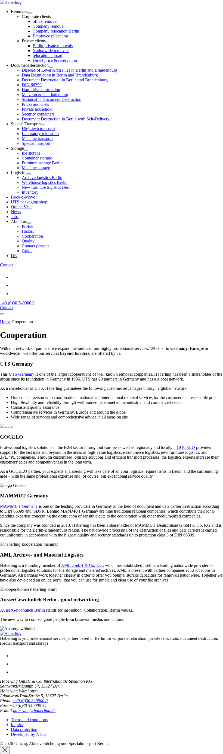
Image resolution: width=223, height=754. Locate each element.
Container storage (37, 158)
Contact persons (35, 246)
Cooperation (32, 236)
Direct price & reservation (55, 60)
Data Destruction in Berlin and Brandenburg (60, 75)
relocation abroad (47, 55)
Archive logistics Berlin (42, 177)
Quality (28, 241)
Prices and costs (35, 104)
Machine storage (36, 167)
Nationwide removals (51, 50)
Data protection (24, 729)
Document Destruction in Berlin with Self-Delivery (66, 119)
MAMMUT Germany (19, 506)
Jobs (14, 216)
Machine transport (37, 138)
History (28, 231)
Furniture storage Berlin (42, 163)
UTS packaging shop (29, 202)
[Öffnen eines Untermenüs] (30, 13)
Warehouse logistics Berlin (44, 182)
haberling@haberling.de (34, 710)
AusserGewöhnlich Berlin (22, 610)
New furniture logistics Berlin (47, 187)
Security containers (38, 114)
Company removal (48, 26)
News (16, 211)
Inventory (30, 192)
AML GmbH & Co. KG (81, 565)
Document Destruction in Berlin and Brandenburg (65, 80)
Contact (6, 265)
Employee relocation (50, 36)
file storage (31, 153)
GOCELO (186, 447)
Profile (27, 226)
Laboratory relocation (40, 133)
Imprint (17, 724)
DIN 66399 (32, 84)
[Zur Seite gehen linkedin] (14, 277)
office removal (45, 21)
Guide (27, 250)
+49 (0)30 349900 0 (17, 303)
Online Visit (21, 207)
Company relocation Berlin (56, 31)
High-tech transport (38, 128)
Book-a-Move (23, 197)
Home (5, 322)
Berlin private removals (53, 45)
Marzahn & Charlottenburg (45, 94)
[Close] (5, 750)
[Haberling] (10, 2)
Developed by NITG (29, 734)
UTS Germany (21, 374)
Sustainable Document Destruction (51, 99)
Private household (37, 109)
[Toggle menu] (2, 314)
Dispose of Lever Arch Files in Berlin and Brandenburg (69, 70)
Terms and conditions (29, 719)
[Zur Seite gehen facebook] (14, 293)
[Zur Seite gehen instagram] (14, 285)
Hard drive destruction (41, 89)
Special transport (36, 143)
